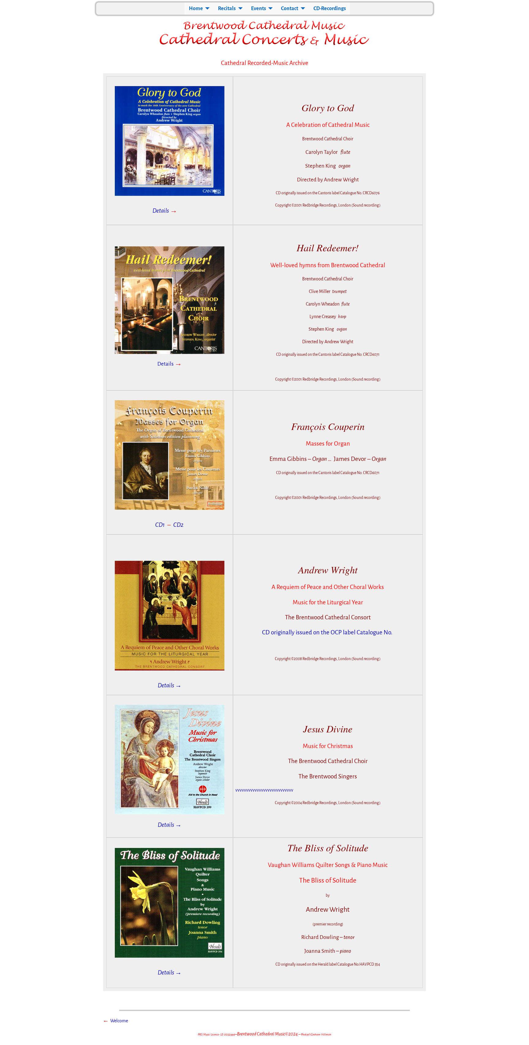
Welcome (119, 1020)
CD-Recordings (329, 8)
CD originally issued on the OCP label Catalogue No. (328, 632)
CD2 (178, 525)
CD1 (160, 525)
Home (196, 8)
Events (258, 8)
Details (164, 210)
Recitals (227, 8)
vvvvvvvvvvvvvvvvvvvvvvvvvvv (264, 790)
